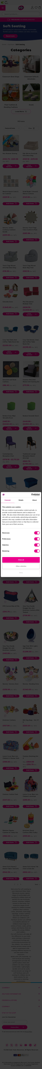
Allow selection (21, 566)
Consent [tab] (7, 500)
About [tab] (34, 500)
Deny (21, 572)
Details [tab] (21, 500)
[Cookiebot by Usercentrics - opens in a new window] (31, 495)
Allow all (21, 560)
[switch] (37, 538)
